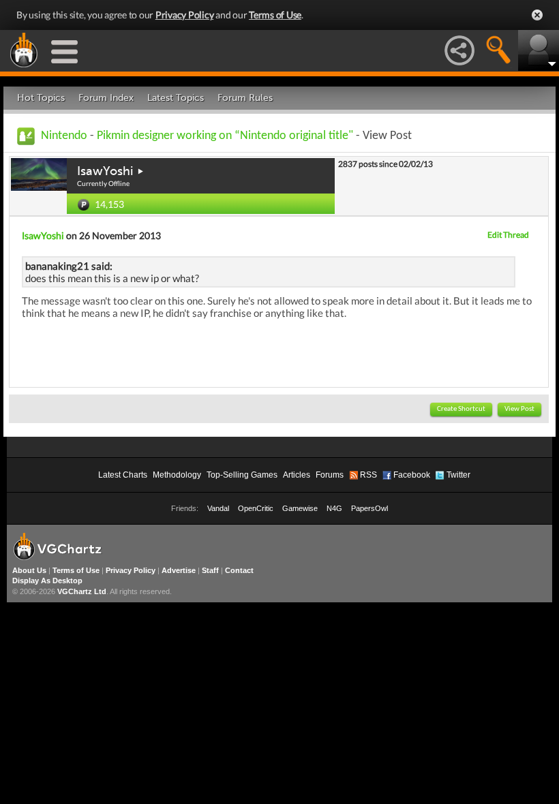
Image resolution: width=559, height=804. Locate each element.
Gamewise (300, 508)
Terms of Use (275, 14)
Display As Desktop (47, 580)
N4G (334, 508)
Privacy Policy (184, 14)
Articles (296, 475)
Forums (330, 475)
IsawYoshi (105, 171)
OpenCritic (255, 508)
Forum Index (106, 98)
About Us (29, 570)
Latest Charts (122, 475)
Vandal (218, 508)
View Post (519, 409)
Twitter (458, 475)
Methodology (177, 475)
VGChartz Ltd (81, 591)
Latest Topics (175, 98)
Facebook (411, 475)
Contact (239, 570)
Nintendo (64, 135)
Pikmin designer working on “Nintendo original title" (225, 135)
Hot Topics (41, 98)
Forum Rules (245, 98)
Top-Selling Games (242, 475)
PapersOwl (369, 508)
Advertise (179, 570)
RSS (368, 475)
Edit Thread (508, 235)
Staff (210, 570)
